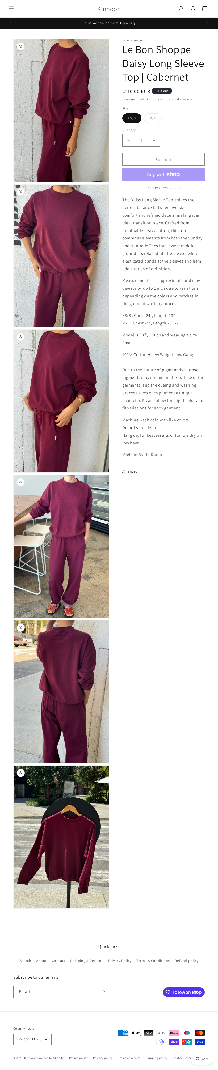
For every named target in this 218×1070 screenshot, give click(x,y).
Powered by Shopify (50, 1058)
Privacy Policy (119, 960)
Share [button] (132, 471)
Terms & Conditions (153, 960)
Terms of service (129, 1058)
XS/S (134, 119)
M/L (155, 119)
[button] (11, 9)
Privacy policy (103, 1058)
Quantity (129, 130)
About (41, 960)
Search (25, 960)
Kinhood (30, 1058)
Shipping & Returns (86, 960)
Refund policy (186, 960)
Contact (58, 960)
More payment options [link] (163, 187)
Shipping (153, 99)
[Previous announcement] (10, 23)
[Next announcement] (207, 23)
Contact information (187, 1058)
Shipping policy (157, 1058)
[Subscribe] (103, 992)
